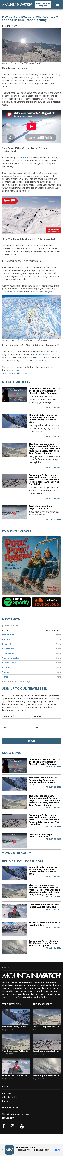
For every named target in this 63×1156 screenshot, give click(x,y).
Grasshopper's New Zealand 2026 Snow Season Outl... (47, 1075)
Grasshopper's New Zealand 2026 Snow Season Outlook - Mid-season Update (43, 943)
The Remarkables (10, 658)
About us (6, 1093)
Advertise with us (10, 1097)
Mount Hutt (8, 634)
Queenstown (44, 354)
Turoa (5, 676)
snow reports (8, 372)
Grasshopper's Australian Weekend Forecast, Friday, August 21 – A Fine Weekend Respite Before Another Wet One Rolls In (44, 480)
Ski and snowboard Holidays (15, 1113)
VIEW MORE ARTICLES (16, 852)
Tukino (5, 672)
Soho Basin (18, 83)
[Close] (2, 1150)
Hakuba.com (8, 1117)
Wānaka (6, 357)
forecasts (16, 370)
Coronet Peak (9, 662)
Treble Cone (8, 653)
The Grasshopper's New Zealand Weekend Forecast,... (16, 1051)
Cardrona (6, 667)
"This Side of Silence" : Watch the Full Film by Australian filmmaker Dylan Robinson (44, 391)
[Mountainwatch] (17, 4)
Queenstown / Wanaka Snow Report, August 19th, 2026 (44, 905)
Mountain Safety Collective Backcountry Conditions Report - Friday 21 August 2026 (43, 418)
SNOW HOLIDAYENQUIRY (43, 4)
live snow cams (26, 372)
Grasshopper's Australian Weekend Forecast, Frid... (47, 1051)
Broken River (8, 644)
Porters (6, 639)
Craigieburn (8, 648)
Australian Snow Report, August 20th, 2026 (41, 507)
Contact (6, 1100)
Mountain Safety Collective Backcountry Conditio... (16, 1026)
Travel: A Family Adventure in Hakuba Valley (44, 923)
